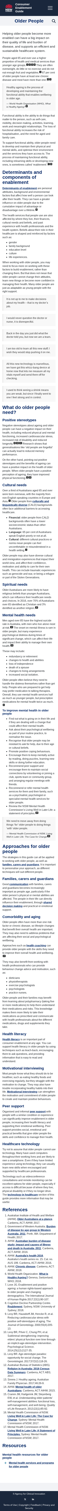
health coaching (36, 945)
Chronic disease (25, 1266)
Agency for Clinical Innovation (30, 1494)
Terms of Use (10, 1505)
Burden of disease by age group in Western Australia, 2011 (32, 1230)
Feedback (36, 1505)
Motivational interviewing (22, 1091)
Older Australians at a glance (34, 1219)
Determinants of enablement (19, 188)
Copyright (24, 1505)
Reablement (15, 1306)
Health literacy (11, 1039)
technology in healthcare (23, 1194)
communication (18, 884)
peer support (38, 1111)
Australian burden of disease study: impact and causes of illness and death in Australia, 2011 (29, 1245)
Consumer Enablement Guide (23, 8)
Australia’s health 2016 (29, 1255)
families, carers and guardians (20, 864)
